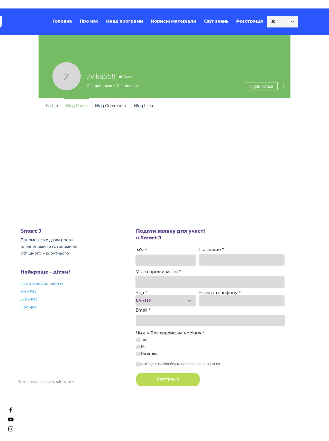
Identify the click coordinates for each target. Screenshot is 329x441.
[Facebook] (10, 410)
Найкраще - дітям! (45, 272)
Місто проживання (156, 272)
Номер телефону (218, 293)
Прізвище (210, 250)
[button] (124, 21)
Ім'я (139, 250)
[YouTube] (10, 419)
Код (139, 293)
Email (141, 310)
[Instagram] (10, 429)
